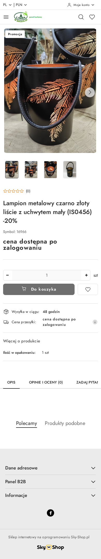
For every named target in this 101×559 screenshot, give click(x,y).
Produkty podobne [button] (65, 423)
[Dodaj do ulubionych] (88, 289)
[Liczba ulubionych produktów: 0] (92, 17)
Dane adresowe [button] (21, 468)
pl (5, 4)
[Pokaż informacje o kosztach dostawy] (95, 322)
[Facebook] (50, 513)
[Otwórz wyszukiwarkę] (81, 17)
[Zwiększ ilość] (86, 275)
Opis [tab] (11, 382)
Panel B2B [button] (15, 481)
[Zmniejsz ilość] (7, 275)
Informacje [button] (16, 495)
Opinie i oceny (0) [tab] (46, 382)
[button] (90, 92)
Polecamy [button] (26, 423)
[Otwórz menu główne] (6, 17)
